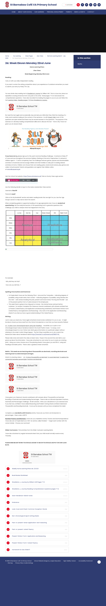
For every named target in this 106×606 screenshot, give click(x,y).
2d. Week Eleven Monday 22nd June (23, 58)
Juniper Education (55, 561)
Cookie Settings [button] (28, 563)
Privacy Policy (19, 563)
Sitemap (10, 563)
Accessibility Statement (86, 561)
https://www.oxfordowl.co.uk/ (32, 176)
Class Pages (29, 56)
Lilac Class (40, 56)
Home (7, 56)
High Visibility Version (69, 561)
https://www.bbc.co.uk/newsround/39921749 (45, 334)
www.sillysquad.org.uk (13, 169)
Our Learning (17, 56)
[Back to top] (99, 562)
